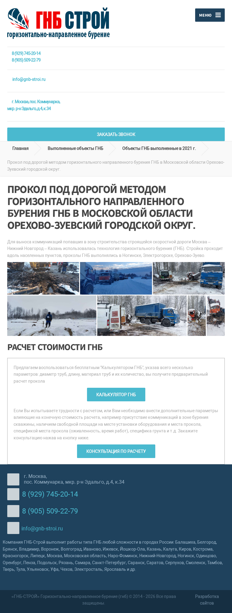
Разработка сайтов (207, 599)
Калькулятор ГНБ (116, 394)
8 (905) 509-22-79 (26, 60)
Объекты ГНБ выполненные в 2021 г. (159, 148)
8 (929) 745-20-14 (26, 53)
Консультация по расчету (116, 451)
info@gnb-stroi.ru (29, 79)
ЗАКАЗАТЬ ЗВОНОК (116, 134)
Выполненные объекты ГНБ (75, 148)
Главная (20, 148)
